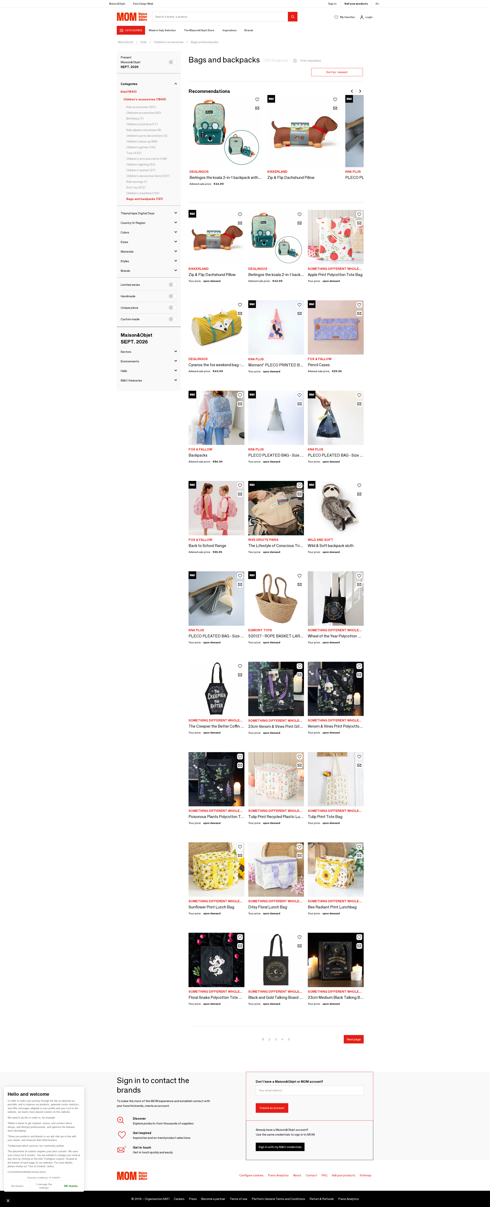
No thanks (17, 1185)
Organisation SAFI (157, 1199)
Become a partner (213, 1199)
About (297, 1175)
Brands (248, 30)
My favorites (347, 17)
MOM (132, 16)
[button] (8, 1200)
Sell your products (356, 3)
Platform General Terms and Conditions (278, 1199)
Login (369, 17)
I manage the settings (44, 1186)
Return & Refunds (322, 1199)
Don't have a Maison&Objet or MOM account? (289, 1081)
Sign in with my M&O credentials (280, 1147)
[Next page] (360, 91)
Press (193, 1199)
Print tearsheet (310, 60)
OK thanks (71, 1185)
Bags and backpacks (204, 42)
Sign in (332, 3)
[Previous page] (352, 91)
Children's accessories (169, 42)
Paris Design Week (143, 3)
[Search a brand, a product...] (292, 16)
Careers (179, 1199)
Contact (311, 1175)
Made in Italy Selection (162, 30)
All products (125, 42)
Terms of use (238, 1199)
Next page (354, 1039)
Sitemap (365, 1175)
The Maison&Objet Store (199, 30)
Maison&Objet (117, 3)
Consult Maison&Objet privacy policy (27, 1172)
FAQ (324, 1175)
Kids (143, 42)
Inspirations (230, 30)
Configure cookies (251, 1175)
